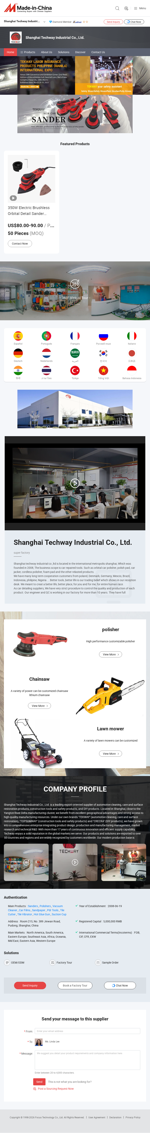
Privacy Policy (133, 1117)
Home (10, 52)
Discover (80, 52)
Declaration (115, 1117)
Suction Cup (59, 914)
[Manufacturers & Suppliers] (28, 7)
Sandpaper (38, 910)
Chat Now (135, 21)
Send (39, 1082)
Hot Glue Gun (42, 914)
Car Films (24, 910)
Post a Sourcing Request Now (53, 1088)
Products (29, 52)
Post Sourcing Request (126, 8)
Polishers (45, 906)
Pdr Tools (52, 910)
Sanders (33, 906)
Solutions (63, 52)
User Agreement (96, 1117)
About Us (46, 52)
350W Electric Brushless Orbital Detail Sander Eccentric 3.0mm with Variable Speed (29, 211)
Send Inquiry (113, 21)
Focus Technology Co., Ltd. (49, 1117)
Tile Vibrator (24, 914)
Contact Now (20, 243)
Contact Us (98, 52)
